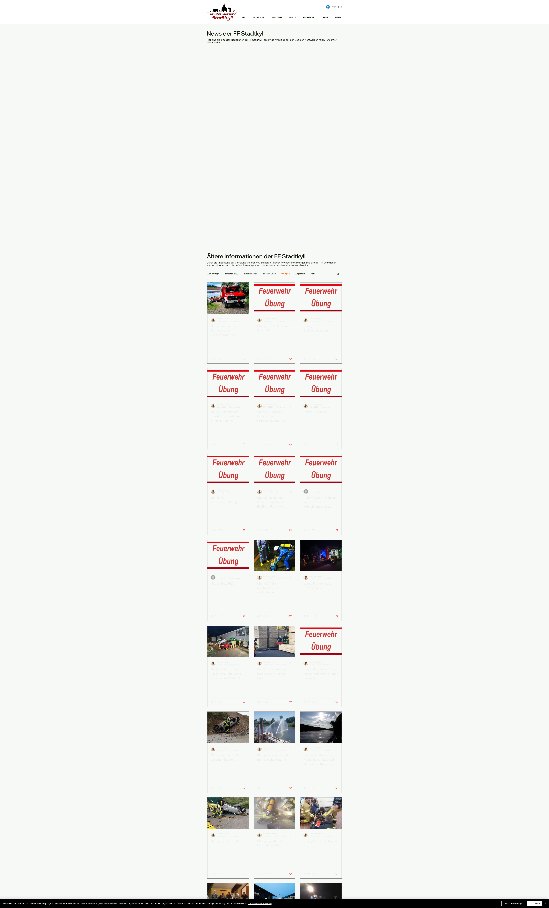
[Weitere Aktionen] (245, 320)
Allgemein (300, 273)
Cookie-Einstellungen (513, 903)
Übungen (285, 273)
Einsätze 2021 (250, 273)
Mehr (313, 273)
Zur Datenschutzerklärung (260, 903)
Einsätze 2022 (231, 273)
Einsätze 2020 (269, 273)
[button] (259, 17)
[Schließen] (545, 903)
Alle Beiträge (213, 273)
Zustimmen (535, 903)
